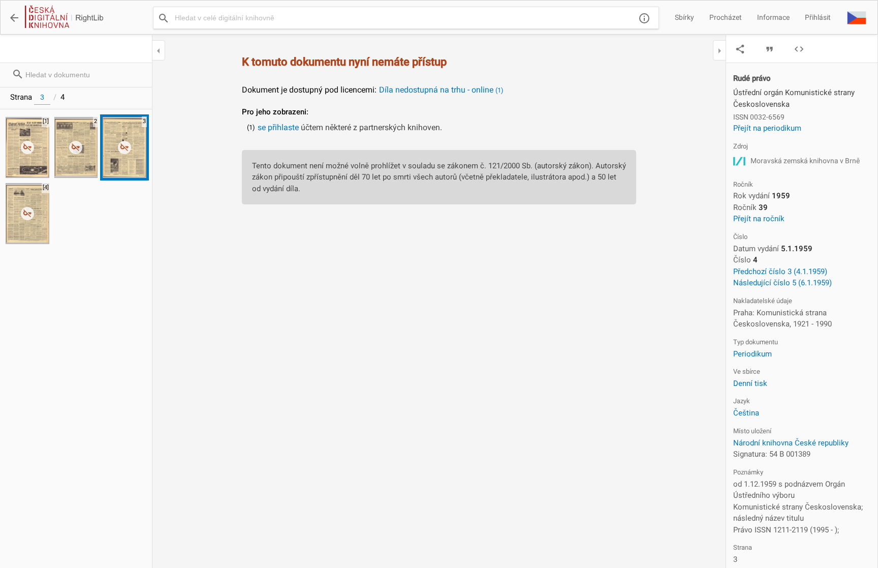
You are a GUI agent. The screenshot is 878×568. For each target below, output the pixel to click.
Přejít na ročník (759, 218)
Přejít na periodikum (767, 128)
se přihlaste (278, 127)
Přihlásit (818, 17)
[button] (856, 17)
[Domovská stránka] (63, 18)
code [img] (799, 49)
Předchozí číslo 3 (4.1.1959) (780, 271)
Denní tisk (750, 383)
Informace (773, 17)
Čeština (746, 412)
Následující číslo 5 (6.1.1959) (782, 282)
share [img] (740, 49)
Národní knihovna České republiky (791, 442)
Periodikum (752, 353)
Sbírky (684, 17)
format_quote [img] (769, 49)
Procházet (725, 17)
